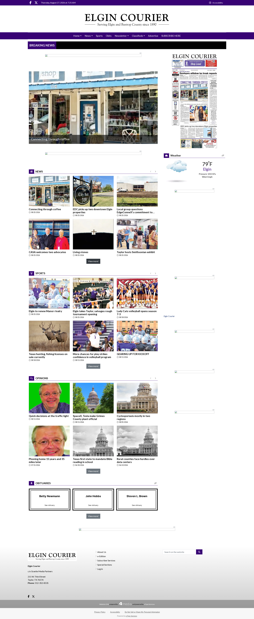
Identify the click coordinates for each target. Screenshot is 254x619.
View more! (93, 261)
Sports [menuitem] (99, 35)
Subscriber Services (106, 560)
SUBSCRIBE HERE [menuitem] (171, 35)
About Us (101, 552)
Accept (245, 614)
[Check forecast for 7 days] (176, 171)
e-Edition (101, 556)
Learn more (232, 614)
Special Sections (104, 564)
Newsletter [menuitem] (121, 35)
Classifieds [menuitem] (137, 35)
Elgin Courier (169, 316)
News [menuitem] (88, 35)
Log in (100, 569)
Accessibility (217, 3)
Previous (31, 107)
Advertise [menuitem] (153, 35)
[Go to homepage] (127, 19)
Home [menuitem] (76, 35)
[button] (155, 483)
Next (156, 107)
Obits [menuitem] (109, 35)
